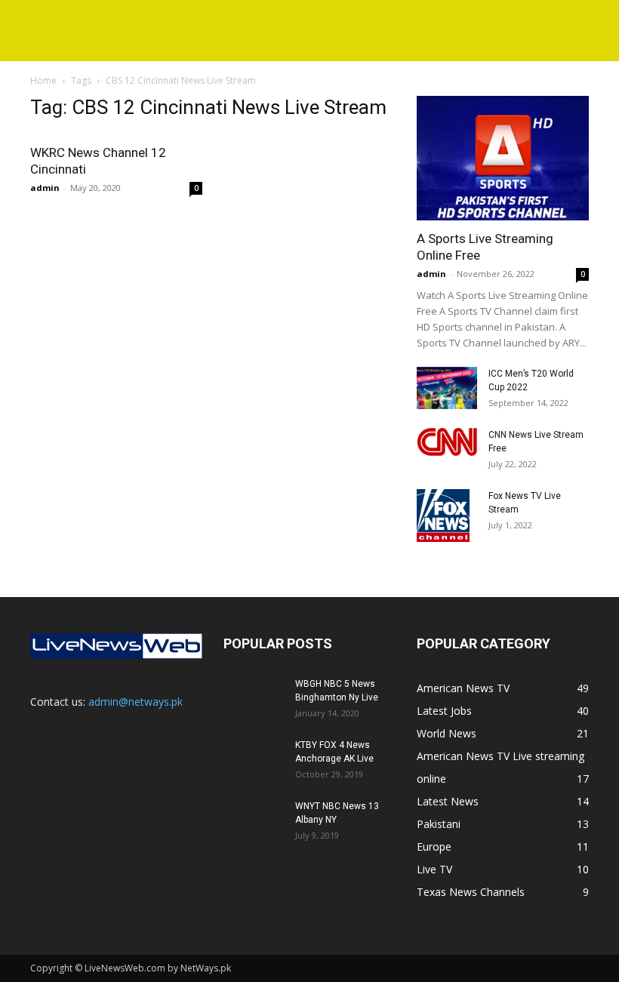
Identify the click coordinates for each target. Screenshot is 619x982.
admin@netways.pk (135, 701)
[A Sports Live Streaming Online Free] (503, 158)
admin (45, 187)
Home (43, 80)
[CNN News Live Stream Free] (447, 442)
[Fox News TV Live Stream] (447, 515)
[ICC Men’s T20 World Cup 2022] (447, 388)
